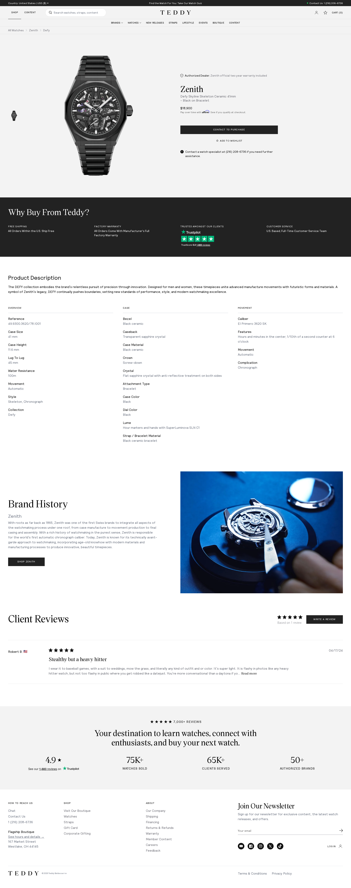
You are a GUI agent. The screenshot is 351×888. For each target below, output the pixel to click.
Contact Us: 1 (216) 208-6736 (326, 3)
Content (30, 12)
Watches (70, 816)
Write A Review (324, 619)
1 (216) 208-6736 (20, 822)
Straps (69, 822)
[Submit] (341, 830)
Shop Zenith (26, 562)
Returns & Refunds (160, 828)
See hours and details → (26, 836)
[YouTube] (241, 846)
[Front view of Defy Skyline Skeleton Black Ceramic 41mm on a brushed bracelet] (14, 116)
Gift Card (71, 828)
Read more (249, 673)
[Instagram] (260, 846)
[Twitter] (270, 846)
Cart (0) (337, 13)
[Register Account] (316, 12)
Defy (46, 30)
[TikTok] (280, 846)
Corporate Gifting (77, 833)
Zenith (33, 30)
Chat (11, 810)
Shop (14, 12)
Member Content (159, 839)
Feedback (153, 850)
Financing (152, 822)
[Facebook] (251, 846)
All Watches (16, 30)
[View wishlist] (325, 12)
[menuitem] (117, 23)
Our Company (156, 810)
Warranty (152, 833)
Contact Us (16, 816)
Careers (152, 845)
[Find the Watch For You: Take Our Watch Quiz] (175, 3)
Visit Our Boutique (77, 810)
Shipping (152, 816)
